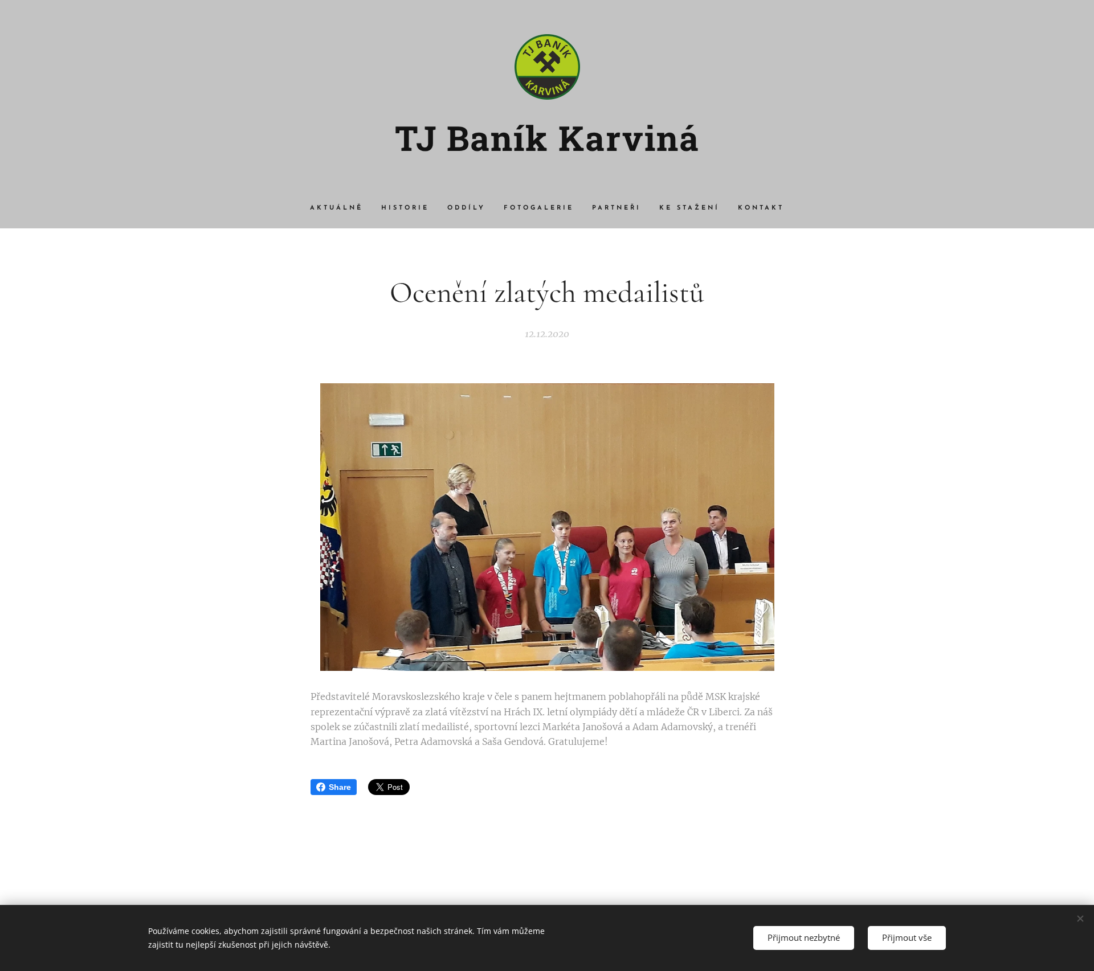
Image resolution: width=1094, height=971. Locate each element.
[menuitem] (341, 208)
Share (340, 787)
